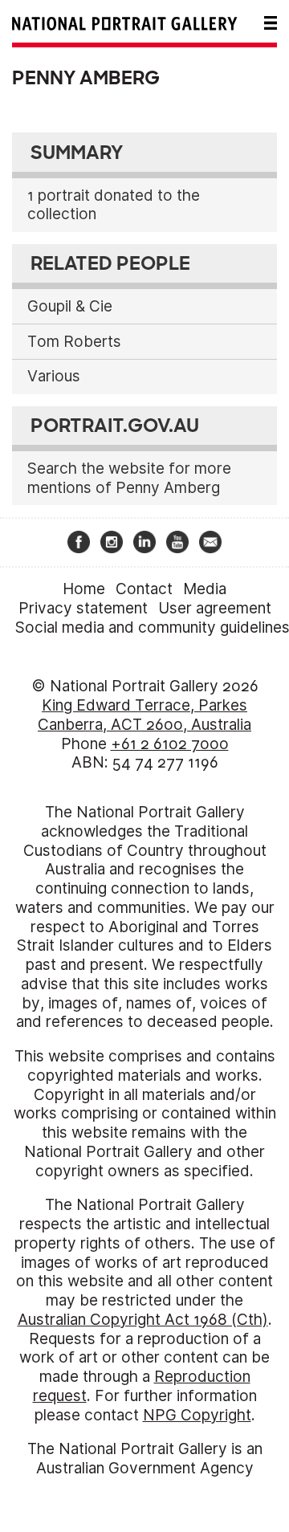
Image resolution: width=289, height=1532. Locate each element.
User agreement (214, 608)
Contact (144, 589)
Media (204, 589)
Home (84, 589)
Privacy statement (83, 608)
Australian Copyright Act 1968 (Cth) (143, 1319)
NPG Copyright (197, 1415)
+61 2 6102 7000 (170, 744)
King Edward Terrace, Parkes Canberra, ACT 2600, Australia (144, 715)
